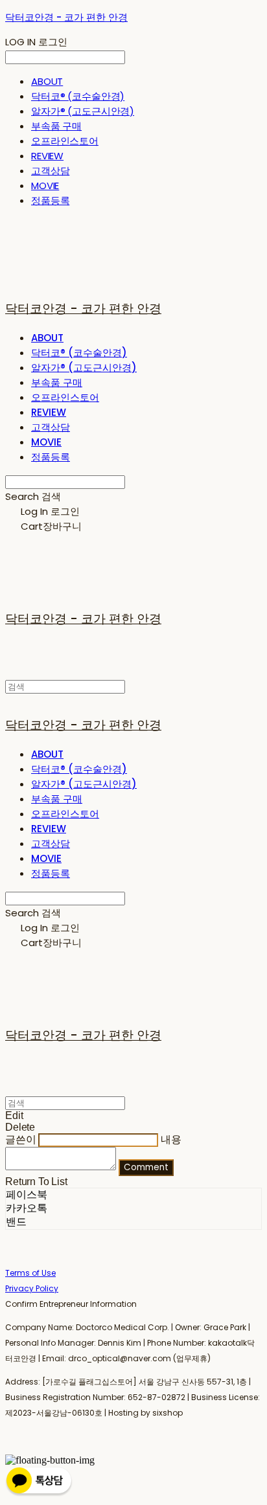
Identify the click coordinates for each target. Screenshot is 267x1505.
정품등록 (50, 200)
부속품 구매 (56, 126)
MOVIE (45, 185)
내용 (171, 1139)
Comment (146, 1167)
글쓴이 (20, 1139)
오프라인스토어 (65, 141)
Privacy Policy (31, 1288)
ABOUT (47, 81)
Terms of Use (30, 1272)
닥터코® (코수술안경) (77, 96)
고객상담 (50, 170)
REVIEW (47, 156)
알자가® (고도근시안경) (82, 111)
